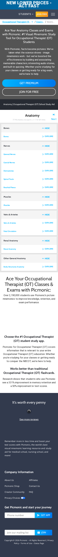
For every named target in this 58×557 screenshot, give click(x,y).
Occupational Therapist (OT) (16, 22)
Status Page (39, 543)
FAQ (31, 492)
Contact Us (34, 486)
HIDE (47, 128)
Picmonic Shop (12, 486)
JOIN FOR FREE (29, 92)
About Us (9, 480)
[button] (29, 319)
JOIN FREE (42, 14)
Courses (40, 22)
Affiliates (33, 480)
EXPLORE (49, 136)
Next (54, 119)
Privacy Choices (13, 497)
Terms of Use (26, 543)
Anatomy (51, 22)
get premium (29, 83)
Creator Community (15, 492)
